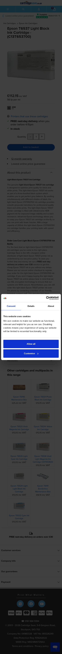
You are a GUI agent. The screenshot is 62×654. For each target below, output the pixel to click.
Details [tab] (31, 306)
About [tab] (51, 306)
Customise (29, 353)
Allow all (31, 344)
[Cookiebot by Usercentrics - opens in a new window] (46, 298)
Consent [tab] (11, 306)
